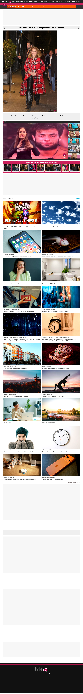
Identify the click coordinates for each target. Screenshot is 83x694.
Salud (41, 674)
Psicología (47, 674)
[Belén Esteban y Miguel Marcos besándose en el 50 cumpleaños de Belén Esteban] (16, 168)
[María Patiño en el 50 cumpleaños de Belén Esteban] (49, 168)
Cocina (32, 674)
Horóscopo (70, 674)
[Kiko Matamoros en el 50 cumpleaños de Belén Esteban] (74, 168)
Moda (10, 674)
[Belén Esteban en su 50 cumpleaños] (24, 168)
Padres (27, 674)
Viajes (59, 674)
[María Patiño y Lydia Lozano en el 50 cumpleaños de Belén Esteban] (32, 168)
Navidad (64, 674)
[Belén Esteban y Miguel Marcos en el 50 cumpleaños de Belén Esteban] (7, 168)
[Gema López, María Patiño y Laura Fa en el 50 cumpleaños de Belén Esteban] (41, 168)
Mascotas (54, 674)
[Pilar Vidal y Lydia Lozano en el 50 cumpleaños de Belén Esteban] (66, 168)
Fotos (12, 4)
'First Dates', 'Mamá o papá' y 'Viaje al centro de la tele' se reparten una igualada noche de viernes (39, 7)
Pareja (22, 674)
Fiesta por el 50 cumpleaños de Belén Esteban (26, 4)
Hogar (37, 674)
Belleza (15, 674)
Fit (19, 674)
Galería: (41, 162)
